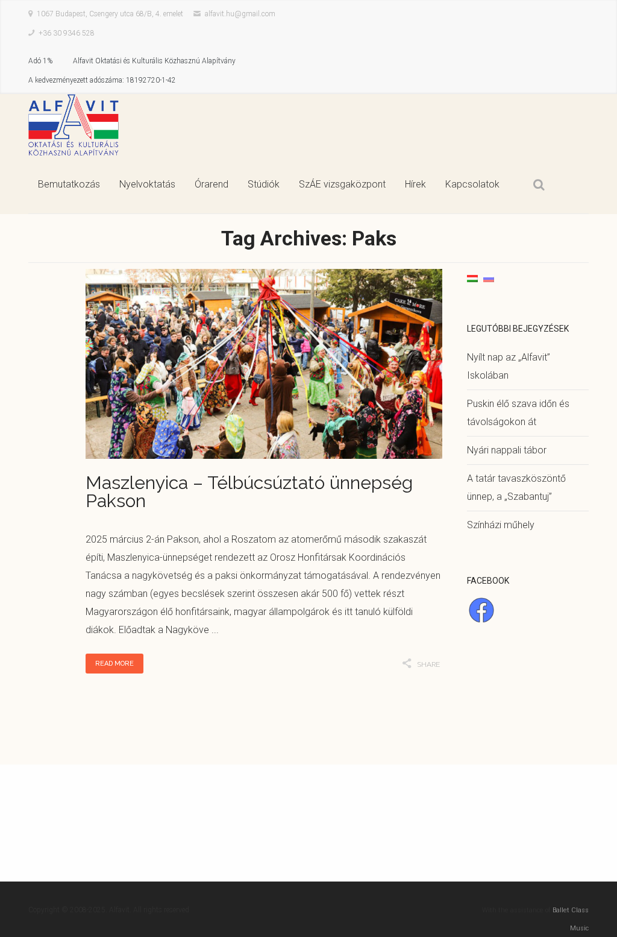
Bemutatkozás (69, 184)
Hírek (415, 184)
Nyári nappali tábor (507, 450)
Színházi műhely (500, 525)
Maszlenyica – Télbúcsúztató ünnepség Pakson (249, 491)
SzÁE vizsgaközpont (342, 184)
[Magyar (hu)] (472, 277)
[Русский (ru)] (488, 277)
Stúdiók (264, 184)
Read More (114, 663)
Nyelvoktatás (147, 184)
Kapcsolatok (472, 184)
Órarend (211, 184)
